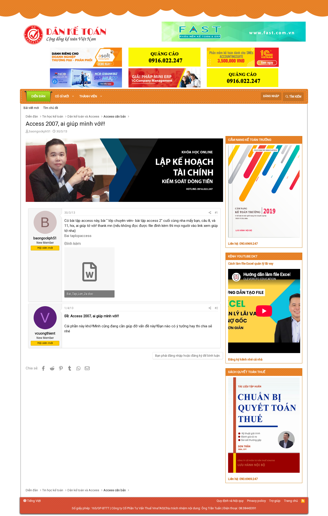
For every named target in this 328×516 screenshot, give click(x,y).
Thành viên (88, 96)
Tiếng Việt (33, 501)
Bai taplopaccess (77, 236)
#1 (216, 212)
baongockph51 (39, 131)
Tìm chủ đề (50, 108)
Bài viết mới (31, 108)
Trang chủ (291, 501)
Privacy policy (256, 501)
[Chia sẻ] (210, 213)
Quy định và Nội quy (230, 501)
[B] (45, 233)
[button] (73, 96)
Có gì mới (62, 96)
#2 (216, 308)
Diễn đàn (38, 96)
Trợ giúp (274, 501)
